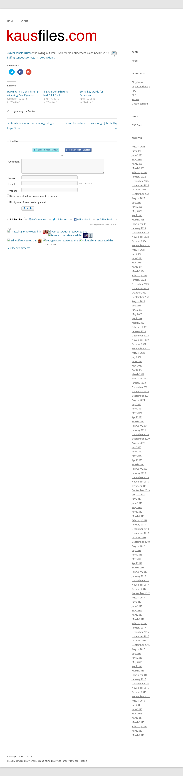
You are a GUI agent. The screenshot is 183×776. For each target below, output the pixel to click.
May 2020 (137, 455)
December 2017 (140, 580)
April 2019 (137, 511)
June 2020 (137, 451)
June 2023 (137, 309)
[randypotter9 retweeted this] (90, 236)
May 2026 (137, 159)
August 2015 (138, 700)
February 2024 (139, 275)
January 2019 (139, 524)
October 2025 (139, 189)
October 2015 (139, 692)
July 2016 (136, 653)
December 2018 (140, 528)
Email (11, 184)
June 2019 (137, 503)
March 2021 (138, 421)
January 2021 (139, 430)
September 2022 (141, 348)
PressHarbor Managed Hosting (71, 760)
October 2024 (139, 241)
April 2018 (137, 563)
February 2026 (139, 172)
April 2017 (137, 614)
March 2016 (138, 670)
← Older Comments (18, 248)
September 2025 (141, 193)
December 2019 (140, 477)
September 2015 (141, 696)
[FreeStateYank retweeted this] (45, 232)
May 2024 (137, 262)
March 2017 (138, 619)
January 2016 (139, 679)
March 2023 (138, 322)
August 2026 (138, 146)
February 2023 (139, 327)
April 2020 (137, 460)
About (24, 21)
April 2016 (137, 666)
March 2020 (138, 464)
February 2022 (139, 378)
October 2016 (139, 640)
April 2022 (137, 370)
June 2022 (137, 361)
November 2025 (140, 185)
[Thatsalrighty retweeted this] (25, 231)
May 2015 (137, 713)
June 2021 (137, 408)
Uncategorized (140, 103)
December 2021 (140, 387)
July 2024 (136, 254)
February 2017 (139, 623)
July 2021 (136, 404)
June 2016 (137, 657)
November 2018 (140, 533)
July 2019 (136, 498)
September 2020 (141, 438)
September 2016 (141, 644)
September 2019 (141, 490)
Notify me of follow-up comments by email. (34, 196)
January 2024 (139, 279)
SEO (134, 95)
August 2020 (138, 443)
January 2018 (139, 576)
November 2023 (140, 288)
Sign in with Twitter (46, 150)
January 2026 (139, 176)
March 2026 (138, 168)
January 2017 (139, 627)
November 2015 (140, 687)
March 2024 (138, 271)
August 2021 (138, 400)
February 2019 (139, 520)
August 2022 (138, 352)
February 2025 (139, 223)
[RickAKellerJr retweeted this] (96, 240)
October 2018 (139, 537)
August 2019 (138, 494)
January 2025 (139, 228)
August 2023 (138, 301)
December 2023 (140, 284)
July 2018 (136, 550)
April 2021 (137, 417)
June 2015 (137, 709)
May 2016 (137, 662)
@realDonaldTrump (20, 53)
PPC (134, 90)
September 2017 (141, 593)
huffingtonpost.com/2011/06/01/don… (31, 57)
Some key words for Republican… (91, 93)
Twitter (135, 99)
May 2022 (137, 365)
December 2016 (140, 632)
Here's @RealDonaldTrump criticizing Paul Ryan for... (23, 93)
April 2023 (137, 318)
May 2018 (137, 559)
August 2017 (138, 597)
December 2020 (140, 434)
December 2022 (140, 335)
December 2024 (140, 232)
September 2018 (141, 541)
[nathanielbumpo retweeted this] (39, 241)
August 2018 (138, 546)
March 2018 (138, 567)
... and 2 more (49, 244)
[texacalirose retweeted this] (65, 235)
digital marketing (141, 86)
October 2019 (139, 486)
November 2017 (140, 584)
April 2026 (137, 163)
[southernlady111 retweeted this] (85, 236)
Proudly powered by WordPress (23, 760)
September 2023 (141, 297)
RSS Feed (137, 125)
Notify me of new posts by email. (28, 202)
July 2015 (136, 705)
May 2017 (137, 610)
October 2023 (139, 292)
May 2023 (137, 314)
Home (10, 21)
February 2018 (139, 571)
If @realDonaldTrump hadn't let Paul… (55, 93)
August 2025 (138, 198)
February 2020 (139, 468)
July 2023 (136, 305)
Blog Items (137, 82)
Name (11, 178)
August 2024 (138, 249)
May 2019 (137, 507)
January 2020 (139, 473)
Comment (13, 161)
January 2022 (139, 382)
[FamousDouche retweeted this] (68, 231)
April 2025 (137, 215)
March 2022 (138, 374)
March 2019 (138, 516)
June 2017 (137, 606)
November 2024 (140, 236)
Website (13, 190)
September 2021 (141, 395)
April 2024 (137, 266)
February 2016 (139, 674)
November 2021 (140, 391)
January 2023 (139, 331)
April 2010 (137, 730)
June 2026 (137, 155)
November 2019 (140, 481)
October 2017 (139, 589)
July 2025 (136, 202)
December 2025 (140, 181)
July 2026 (136, 150)
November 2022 (140, 339)
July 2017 (136, 601)
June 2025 (137, 206)
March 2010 (138, 735)
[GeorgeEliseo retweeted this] (60, 240)
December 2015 (140, 683)
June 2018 (137, 554)
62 (113, 53)
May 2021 (137, 412)
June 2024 (137, 258)
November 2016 (140, 636)
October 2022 (139, 344)
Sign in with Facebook (78, 150)
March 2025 (138, 219)
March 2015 (138, 722)
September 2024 (141, 245)
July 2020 (136, 447)
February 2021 (139, 425)
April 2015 (137, 717)
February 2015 (139, 726)
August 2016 (138, 649)
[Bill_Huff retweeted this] (22, 240)
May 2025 (137, 211)
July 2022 (136, 357)
